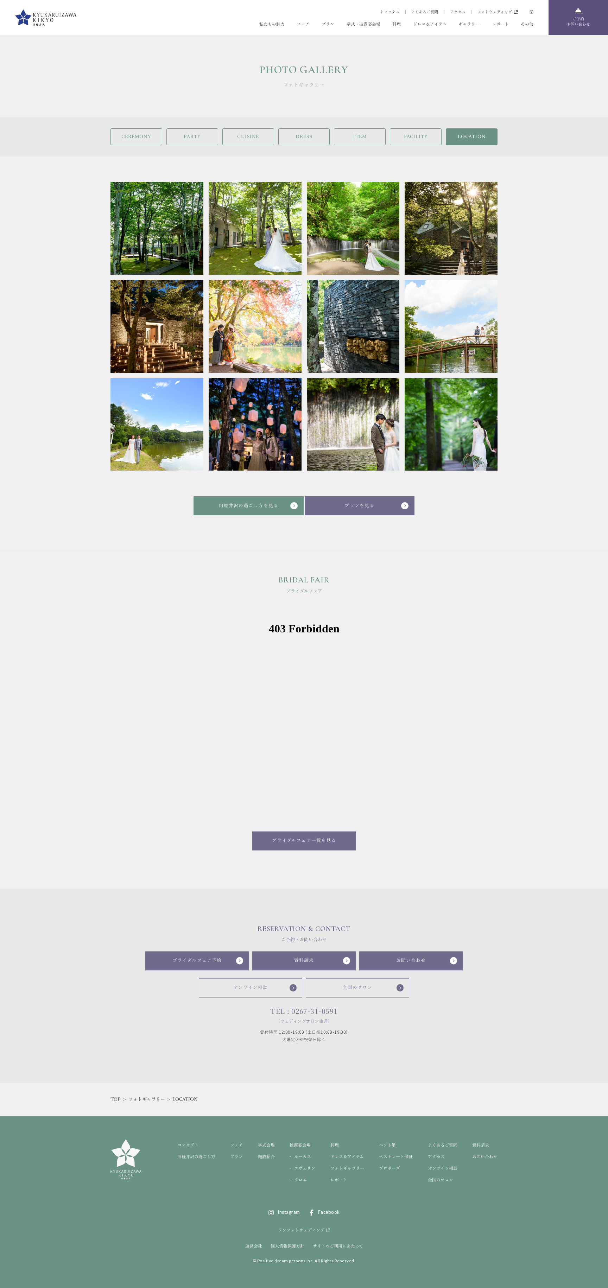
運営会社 (253, 1246)
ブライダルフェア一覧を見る (304, 840)
